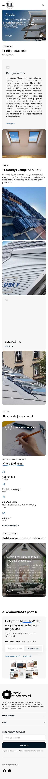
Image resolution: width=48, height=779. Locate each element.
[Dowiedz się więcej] (24, 438)
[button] (3, 4)
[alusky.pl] (24, 25)
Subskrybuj (24, 745)
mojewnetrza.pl (12, 765)
